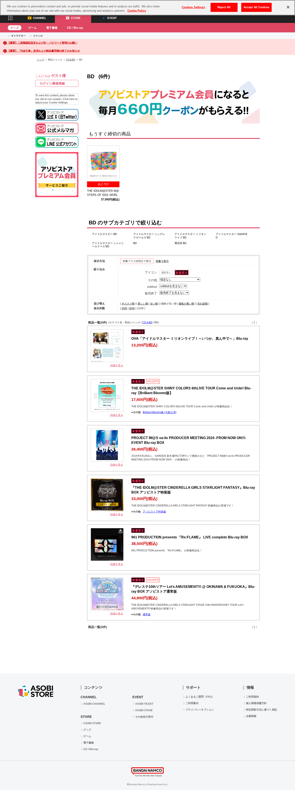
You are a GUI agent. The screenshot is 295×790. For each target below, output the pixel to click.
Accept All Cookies (256, 7)
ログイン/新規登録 (52, 83)
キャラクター (18, 35)
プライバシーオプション (200, 709)
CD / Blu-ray (75, 27)
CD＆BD (70, 59)
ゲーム (32, 27)
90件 (132, 308)
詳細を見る (116, 365)
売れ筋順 (202, 303)
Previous (92, 162)
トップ (40, 59)
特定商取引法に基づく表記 (261, 709)
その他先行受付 (144, 716)
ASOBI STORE (92, 723)
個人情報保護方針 (256, 703)
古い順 (154, 303)
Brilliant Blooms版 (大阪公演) (159, 412)
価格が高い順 (186, 303)
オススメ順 (128, 303)
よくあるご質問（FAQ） (200, 696)
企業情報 (251, 716)
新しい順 (143, 303)
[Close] (288, 7)
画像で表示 (162, 261)
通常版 (147, 614)
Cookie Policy (136, 10)
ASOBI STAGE (144, 710)
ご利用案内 (192, 703)
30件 (124, 308)
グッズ (14, 27)
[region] (147, 7)
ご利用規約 (252, 696)
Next (254, 162)
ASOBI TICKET (144, 703)
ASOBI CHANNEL (94, 703)
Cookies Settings (193, 7)
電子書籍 (51, 27)
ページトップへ (281, 776)
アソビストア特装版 (154, 511)
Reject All (223, 7)
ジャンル (38, 35)
